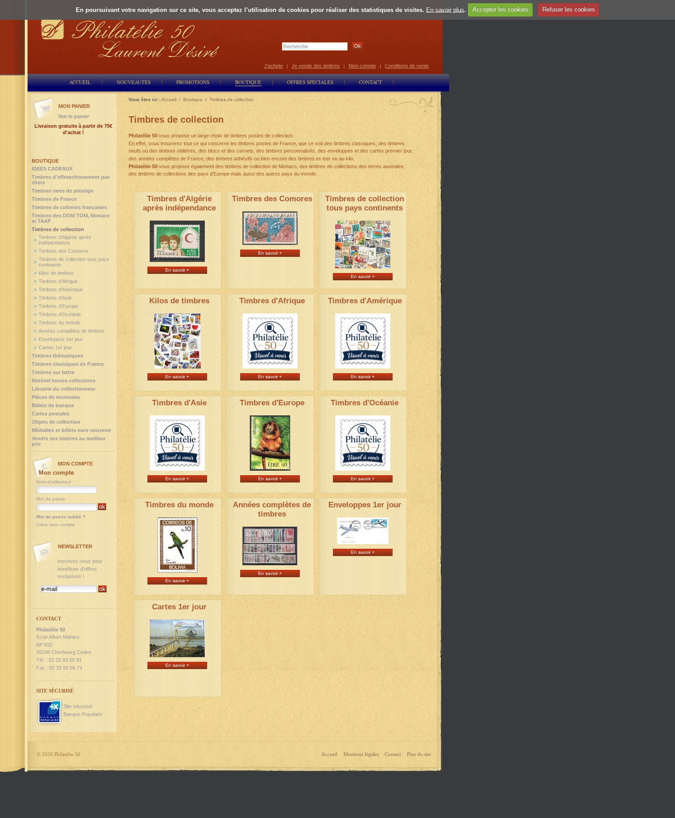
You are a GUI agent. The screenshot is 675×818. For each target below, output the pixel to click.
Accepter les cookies (500, 9)
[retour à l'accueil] (130, 38)
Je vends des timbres (316, 65)
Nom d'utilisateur (53, 481)
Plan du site (419, 754)
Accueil (329, 754)
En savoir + (177, 270)
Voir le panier (73, 116)
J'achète (273, 65)
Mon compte (362, 65)
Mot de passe (50, 498)
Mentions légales (361, 754)
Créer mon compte (55, 524)
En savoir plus (445, 9)
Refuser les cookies (568, 9)
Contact (393, 754)
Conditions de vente (407, 65)
